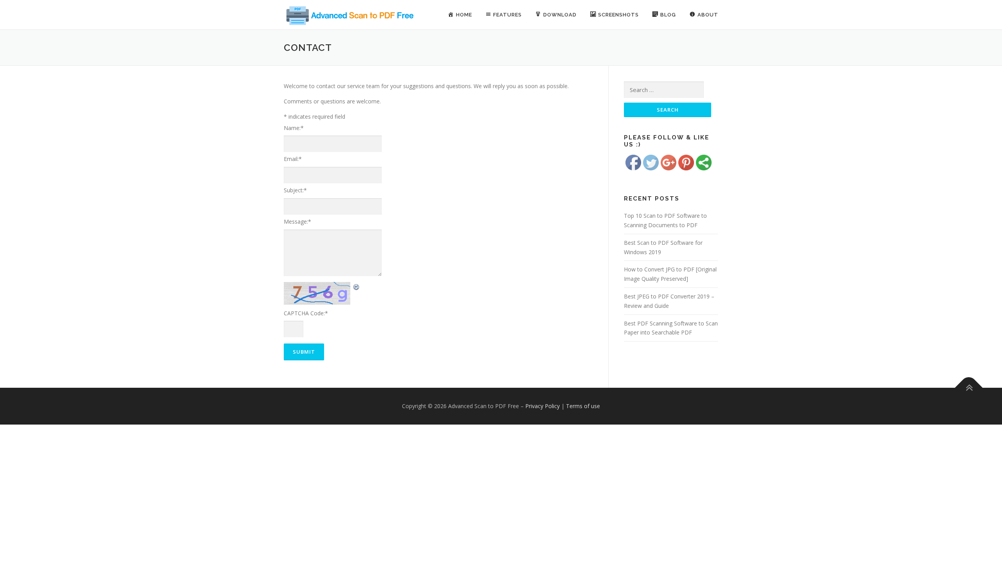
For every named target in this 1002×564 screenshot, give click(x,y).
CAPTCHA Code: (306, 313)
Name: (294, 128)
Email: (293, 159)
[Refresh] (356, 286)
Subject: (295, 190)
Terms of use (583, 406)
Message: (297, 221)
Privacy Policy (542, 406)
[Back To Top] (969, 388)
